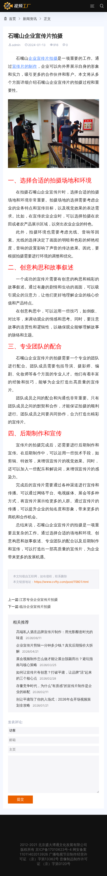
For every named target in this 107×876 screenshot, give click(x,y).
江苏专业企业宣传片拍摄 (38, 599)
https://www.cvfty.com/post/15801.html (61, 582)
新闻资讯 (30, 18)
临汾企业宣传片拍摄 (35, 606)
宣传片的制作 (24, 66)
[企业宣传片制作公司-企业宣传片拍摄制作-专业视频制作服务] (17, 6)
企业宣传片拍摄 (42, 58)
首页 (12, 18)
